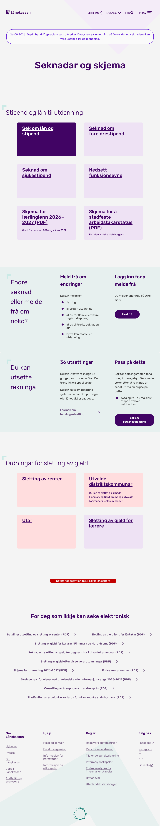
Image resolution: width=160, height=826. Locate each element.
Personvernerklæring (99, 749)
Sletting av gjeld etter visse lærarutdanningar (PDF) (76, 661)
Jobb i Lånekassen (13, 770)
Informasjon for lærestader (53, 757)
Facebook (145, 743)
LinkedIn (144, 765)
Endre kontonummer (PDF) (120, 670)
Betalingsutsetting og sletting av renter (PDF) (38, 634)
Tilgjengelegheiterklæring (102, 755)
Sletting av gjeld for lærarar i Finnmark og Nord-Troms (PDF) (76, 643)
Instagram (145, 749)
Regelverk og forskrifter (101, 743)
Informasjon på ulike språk (53, 766)
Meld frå (127, 314)
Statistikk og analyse (14, 780)
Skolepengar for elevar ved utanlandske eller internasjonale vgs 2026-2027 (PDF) (76, 679)
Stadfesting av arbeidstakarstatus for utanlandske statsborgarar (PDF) (75, 697)
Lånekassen (18, 12)
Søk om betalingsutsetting (134, 419)
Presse (10, 753)
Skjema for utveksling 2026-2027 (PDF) (40, 670)
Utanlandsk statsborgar (101, 784)
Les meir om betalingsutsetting (72, 412)
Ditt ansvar (93, 778)
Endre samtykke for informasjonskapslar (99, 770)
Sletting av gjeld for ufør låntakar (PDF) (118, 634)
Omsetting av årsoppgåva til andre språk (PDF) (76, 688)
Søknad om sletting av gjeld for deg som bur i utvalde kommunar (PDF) (75, 652)
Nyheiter (11, 746)
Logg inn (93, 13)
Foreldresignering (54, 749)
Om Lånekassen (13, 760)
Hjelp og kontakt (53, 743)
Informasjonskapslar (99, 762)
